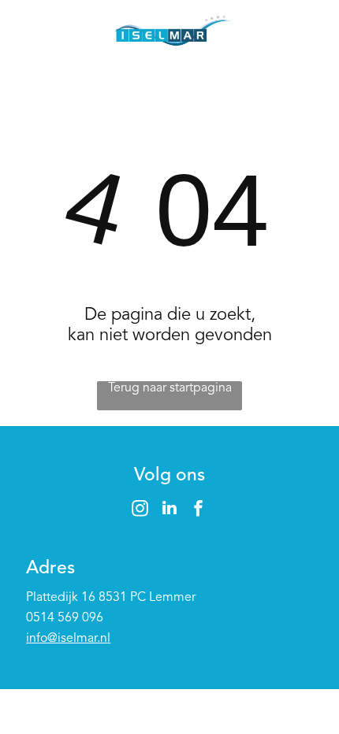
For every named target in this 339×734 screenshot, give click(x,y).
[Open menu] (307, 32)
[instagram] (140, 510)
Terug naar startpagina (170, 388)
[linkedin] (169, 510)
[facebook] (198, 510)
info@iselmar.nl (68, 638)
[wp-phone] (33, 41)
